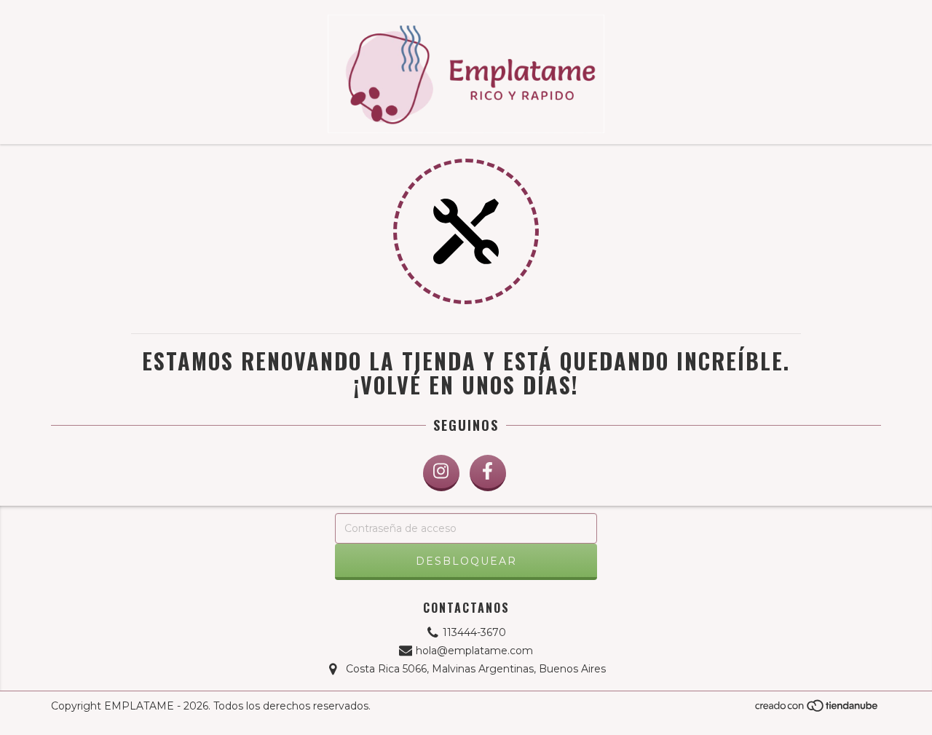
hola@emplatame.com (474, 650)
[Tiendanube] (817, 709)
